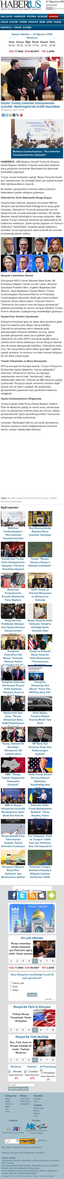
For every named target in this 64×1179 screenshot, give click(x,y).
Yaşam (57, 22)
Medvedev (30, 1153)
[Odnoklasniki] (10, 115)
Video (7, 1112)
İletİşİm (27, 27)
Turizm (23, 22)
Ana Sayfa (6, 16)
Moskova (40, 1153)
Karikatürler (25, 1104)
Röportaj (6, 27)
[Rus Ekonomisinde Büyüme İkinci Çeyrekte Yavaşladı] (41, 512)
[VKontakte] (3, 115)
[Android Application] (51, 895)
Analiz (4, 22)
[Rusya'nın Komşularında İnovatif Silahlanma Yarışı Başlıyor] (14, 574)
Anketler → (49, 999)
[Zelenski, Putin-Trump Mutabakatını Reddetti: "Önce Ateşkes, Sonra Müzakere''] (41, 790)
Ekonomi (42, 16)
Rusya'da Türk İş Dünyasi (32, 1007)
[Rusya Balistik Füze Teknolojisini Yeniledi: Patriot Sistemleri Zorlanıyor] (14, 820)
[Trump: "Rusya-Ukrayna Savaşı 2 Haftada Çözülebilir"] (41, 543)
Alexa (35, 1176)
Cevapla (32, 994)
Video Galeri (25, 1101)
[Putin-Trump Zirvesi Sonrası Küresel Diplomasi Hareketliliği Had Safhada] (41, 759)
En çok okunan (32, 938)
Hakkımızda (39, 1108)
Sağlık (7, 1101)
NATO (38, 498)
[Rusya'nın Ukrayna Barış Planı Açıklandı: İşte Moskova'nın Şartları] (14, 851)
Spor (49, 22)
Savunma (9, 1104)
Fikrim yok (18, 983)
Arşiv (36, 1116)
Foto (7, 1109)
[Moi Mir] (14, 115)
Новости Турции (9, 1153)
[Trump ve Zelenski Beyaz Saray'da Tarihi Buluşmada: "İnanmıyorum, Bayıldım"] (41, 636)
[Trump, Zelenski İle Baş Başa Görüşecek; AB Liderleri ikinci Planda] (14, 728)
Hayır (16, 990)
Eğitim (7, 1106)
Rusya (45, 498)
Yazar (36, 1101)
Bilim (42, 22)
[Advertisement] (32, 463)
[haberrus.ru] (21, 5)
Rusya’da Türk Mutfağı (32, 1037)
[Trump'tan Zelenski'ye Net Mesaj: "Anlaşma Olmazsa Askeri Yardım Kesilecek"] (14, 636)
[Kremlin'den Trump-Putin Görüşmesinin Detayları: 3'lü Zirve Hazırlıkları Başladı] (14, 543)
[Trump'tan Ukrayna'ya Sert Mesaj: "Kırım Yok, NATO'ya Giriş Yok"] (41, 666)
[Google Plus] (21, 115)
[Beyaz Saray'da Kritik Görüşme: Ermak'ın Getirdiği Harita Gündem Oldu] (41, 605)
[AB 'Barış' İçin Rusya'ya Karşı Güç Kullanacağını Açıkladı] (41, 728)
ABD (13, 498)
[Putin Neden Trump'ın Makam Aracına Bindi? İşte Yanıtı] (41, 697)
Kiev (33, 498)
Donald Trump (23, 498)
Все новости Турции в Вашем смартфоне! (22, 1147)
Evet (15, 986)
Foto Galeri (24, 1099)
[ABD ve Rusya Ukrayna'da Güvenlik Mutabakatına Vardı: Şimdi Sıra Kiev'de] (14, 790)
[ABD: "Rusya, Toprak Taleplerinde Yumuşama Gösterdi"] (14, 759)
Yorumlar (37, 1099)
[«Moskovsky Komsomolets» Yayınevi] (13, 1127)
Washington (16, 501)
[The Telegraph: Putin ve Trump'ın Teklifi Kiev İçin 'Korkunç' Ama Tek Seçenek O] (41, 820)
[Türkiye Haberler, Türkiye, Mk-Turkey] (36, 1127)
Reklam (37, 1113)
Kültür (14, 22)
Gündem (53, 16)
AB (9, 498)
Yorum (17, 27)
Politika (31, 16)
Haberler (19, 16)
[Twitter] (7, 115)
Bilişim (7, 1099)
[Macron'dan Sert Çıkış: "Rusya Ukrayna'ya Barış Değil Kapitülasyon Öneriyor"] (14, 697)
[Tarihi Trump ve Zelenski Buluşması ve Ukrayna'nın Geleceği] (41, 574)
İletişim (36, 1111)
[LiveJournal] (17, 115)
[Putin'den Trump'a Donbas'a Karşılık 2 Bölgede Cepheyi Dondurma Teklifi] (41, 851)
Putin (21, 1153)
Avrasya (33, 22)
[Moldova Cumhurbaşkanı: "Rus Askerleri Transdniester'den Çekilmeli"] (14, 512)
